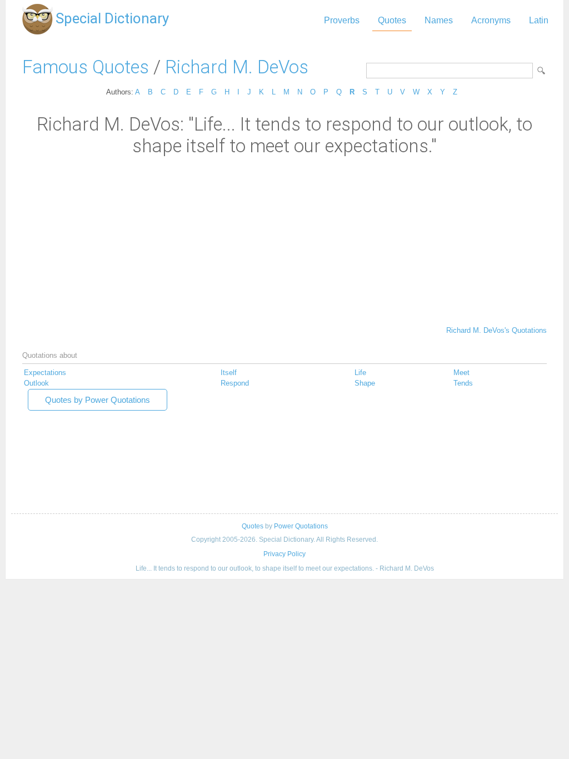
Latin (538, 20)
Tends (463, 383)
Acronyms (491, 20)
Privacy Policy (284, 554)
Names (439, 20)
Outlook (36, 383)
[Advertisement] (284, 240)
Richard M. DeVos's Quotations (496, 330)
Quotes (392, 20)
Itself (229, 372)
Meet (461, 372)
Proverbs (342, 20)
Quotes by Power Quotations (97, 400)
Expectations (45, 372)
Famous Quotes (85, 67)
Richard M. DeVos (236, 67)
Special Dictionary (112, 18)
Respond (235, 383)
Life (360, 372)
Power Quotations (301, 526)
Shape (365, 383)
